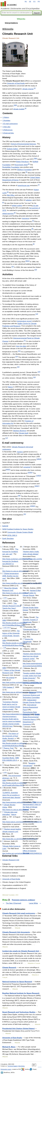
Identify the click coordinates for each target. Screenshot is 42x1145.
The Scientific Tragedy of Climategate (30, 619)
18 (38, 459)
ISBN (4, 620)
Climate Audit (23, 433)
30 (34, 506)
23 (31, 472)
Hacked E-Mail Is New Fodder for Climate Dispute (32, 593)
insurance (25, 218)
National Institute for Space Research (17, 982)
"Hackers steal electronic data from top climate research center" (32, 656)
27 (38, 486)
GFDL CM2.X (12, 535)
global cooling (17, 205)
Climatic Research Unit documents (16, 932)
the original (10, 677)
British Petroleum (22, 161)
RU (26, 2)
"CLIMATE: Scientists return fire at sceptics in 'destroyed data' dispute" (11, 795)
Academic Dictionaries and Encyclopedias (20, 8)
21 (9, 469)
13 (37, 314)
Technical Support (12, 1066)
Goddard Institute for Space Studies (20, 529)
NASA (4, 529)
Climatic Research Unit (10, 860)
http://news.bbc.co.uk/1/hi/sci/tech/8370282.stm (19, 839)
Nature (10, 387)
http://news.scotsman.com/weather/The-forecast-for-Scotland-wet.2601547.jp (17, 561)
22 (29, 472)
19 (40, 459)
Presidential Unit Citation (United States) (18, 1028)
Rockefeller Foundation (10, 167)
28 (19, 495)
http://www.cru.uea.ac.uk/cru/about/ (15, 571)
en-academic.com (9, 3)
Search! (37, 13)
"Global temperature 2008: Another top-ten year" (10, 575)
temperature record (24, 321)
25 (40, 475)
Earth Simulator (8, 538)
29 (31, 506)
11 (13, 266)
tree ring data (21, 346)
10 (28, 261)
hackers (20, 452)
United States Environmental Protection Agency (31, 717)
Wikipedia (21, 19)
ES (34, 2)
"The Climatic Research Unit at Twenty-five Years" (11, 605)
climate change (27, 89)
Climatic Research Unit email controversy (18, 913)
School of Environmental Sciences (23, 144)
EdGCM (5, 526)
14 (19, 351)
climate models (18, 109)
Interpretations (11, 23)
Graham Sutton (12, 149)
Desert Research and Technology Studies (18, 1012)
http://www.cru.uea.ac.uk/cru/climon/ (15, 810)
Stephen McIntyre (19, 431)
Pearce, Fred (8, 748)
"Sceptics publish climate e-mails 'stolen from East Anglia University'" (32, 675)
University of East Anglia (16, 83)
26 (36, 486)
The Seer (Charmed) (13, 903)
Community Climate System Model (20, 532)
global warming (8, 213)
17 (6, 438)
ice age (35, 205)
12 (36, 269)
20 (7, 469)
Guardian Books (8, 758)
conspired (26, 467)
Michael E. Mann (8, 1047)
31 (25, 514)
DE (30, 2)
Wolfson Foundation (24, 169)
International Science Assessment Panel (30, 707)
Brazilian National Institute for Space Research (20, 993)
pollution (29, 200)
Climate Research (9, 967)
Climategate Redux (30, 629)
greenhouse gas (24, 185)
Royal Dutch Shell (21, 165)
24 (37, 475)
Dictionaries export (6, 1069)
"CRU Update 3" (8, 687)
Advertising (21, 1066)
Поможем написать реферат (23, 900)
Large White (33, 903)
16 (34, 377)
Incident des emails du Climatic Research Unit (20, 951)
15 (18, 367)
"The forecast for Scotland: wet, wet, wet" (10, 551)
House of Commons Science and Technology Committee (31, 695)
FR (39, 2)
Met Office (11, 195)
